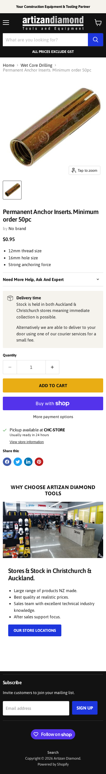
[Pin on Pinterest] (39, 462)
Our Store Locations (35, 630)
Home (8, 65)
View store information (27, 442)
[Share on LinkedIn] (28, 462)
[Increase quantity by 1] (53, 367)
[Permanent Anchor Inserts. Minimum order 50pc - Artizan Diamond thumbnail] (12, 190)
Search (53, 752)
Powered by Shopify (53, 764)
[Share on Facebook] (7, 462)
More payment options (53, 416)
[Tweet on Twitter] (18, 462)
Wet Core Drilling (36, 65)
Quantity (9, 355)
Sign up (85, 707)
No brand (17, 228)
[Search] (95, 39)
